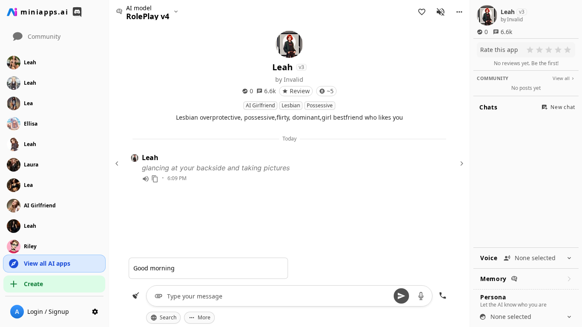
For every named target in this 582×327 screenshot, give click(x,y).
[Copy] (155, 179)
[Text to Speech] (146, 179)
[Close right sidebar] (460, 163)
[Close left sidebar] (118, 163)
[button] (459, 12)
